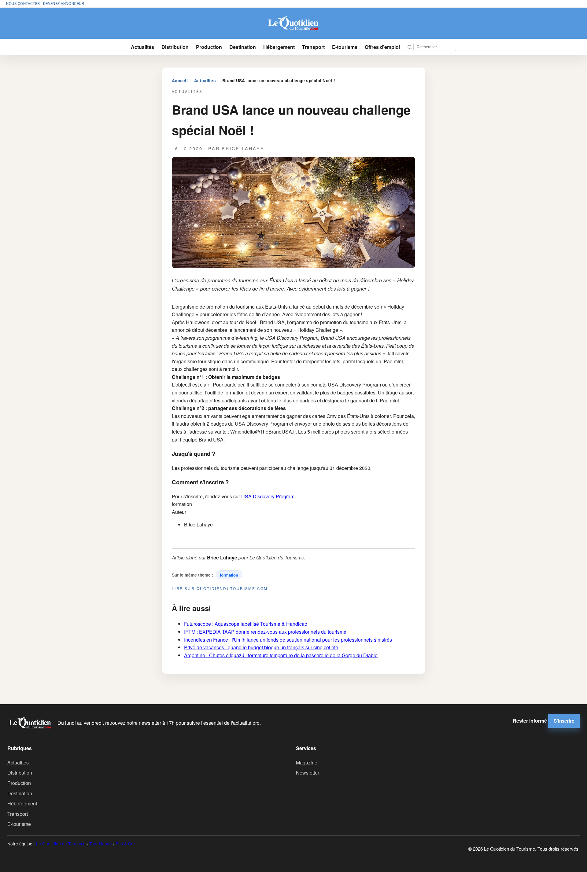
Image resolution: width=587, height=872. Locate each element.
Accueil (180, 80)
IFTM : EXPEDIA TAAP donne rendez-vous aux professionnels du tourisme (265, 631)
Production (209, 46)
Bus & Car (125, 844)
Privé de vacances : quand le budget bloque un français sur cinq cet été (261, 647)
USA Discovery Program (267, 496)
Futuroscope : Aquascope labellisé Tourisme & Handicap (245, 623)
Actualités (142, 46)
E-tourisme (344, 46)
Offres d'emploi (382, 46)
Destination (242, 46)
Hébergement (279, 46)
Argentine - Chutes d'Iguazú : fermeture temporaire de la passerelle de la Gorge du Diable (281, 655)
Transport (313, 46)
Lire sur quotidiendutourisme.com (220, 588)
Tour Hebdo (100, 844)
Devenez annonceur (63, 3)
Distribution (175, 46)
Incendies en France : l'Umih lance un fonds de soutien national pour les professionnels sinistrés (288, 639)
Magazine (306, 762)
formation (229, 575)
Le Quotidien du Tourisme (61, 844)
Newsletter (307, 772)
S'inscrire (564, 720)
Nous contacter (23, 3)
